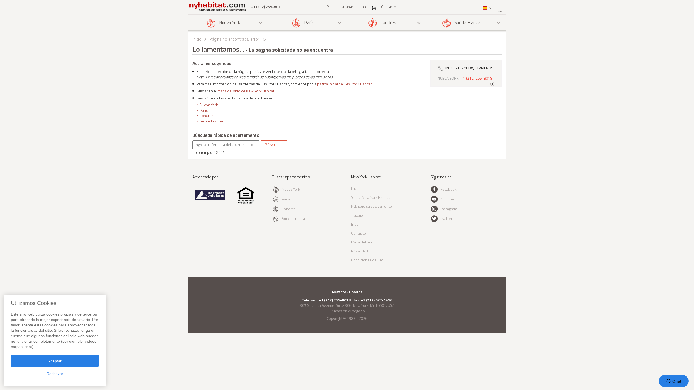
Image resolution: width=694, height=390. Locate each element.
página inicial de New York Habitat (344, 84)
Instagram (449, 209)
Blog (354, 224)
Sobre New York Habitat (370, 197)
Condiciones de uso (367, 260)
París (309, 22)
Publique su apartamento (346, 6)
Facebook (449, 189)
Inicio (196, 39)
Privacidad (359, 251)
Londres (388, 22)
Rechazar (55, 374)
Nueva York (229, 22)
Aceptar (55, 361)
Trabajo (357, 215)
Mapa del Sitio (362, 242)
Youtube (447, 199)
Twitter (446, 218)
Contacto (388, 6)
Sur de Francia (467, 22)
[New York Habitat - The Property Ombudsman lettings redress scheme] (210, 199)
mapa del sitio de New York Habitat (245, 91)
